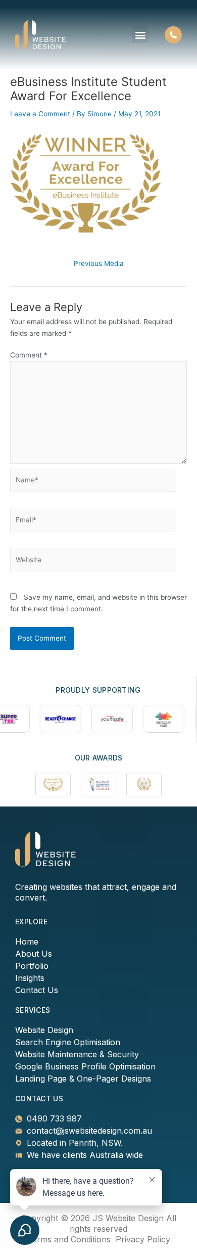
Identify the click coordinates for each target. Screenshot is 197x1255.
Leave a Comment (40, 114)
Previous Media (99, 263)
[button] (140, 34)
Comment (28, 355)
